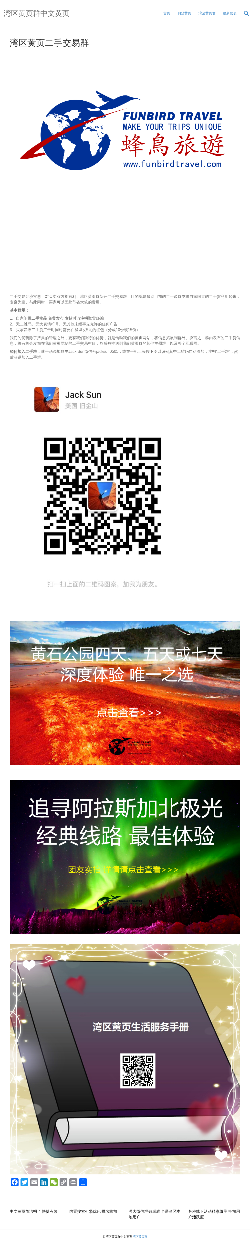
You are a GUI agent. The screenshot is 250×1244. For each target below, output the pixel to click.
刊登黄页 (184, 13)
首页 (166, 13)
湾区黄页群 (207, 13)
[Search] (243, 13)
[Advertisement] (125, 254)
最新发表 (230, 13)
